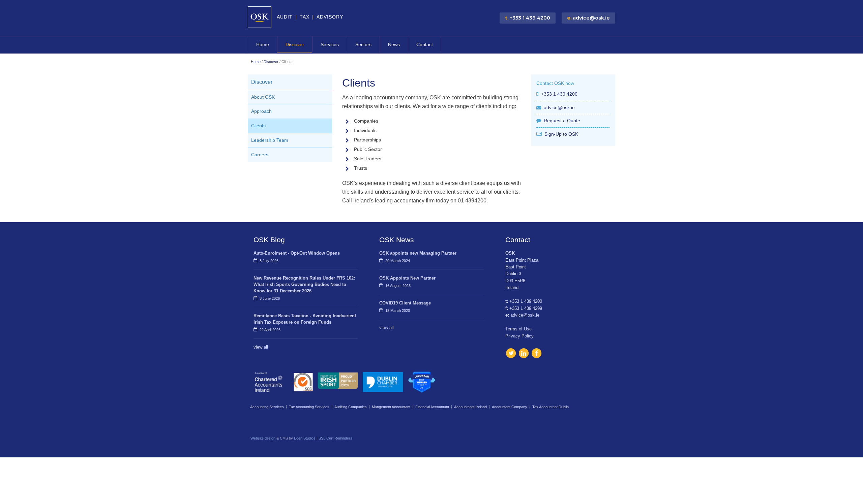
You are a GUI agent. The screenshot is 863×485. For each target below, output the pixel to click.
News (394, 44)
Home (262, 44)
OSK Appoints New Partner (407, 278)
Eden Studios (305, 438)
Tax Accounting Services (309, 407)
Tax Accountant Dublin (550, 407)
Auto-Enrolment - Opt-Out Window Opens (297, 253)
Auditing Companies (350, 407)
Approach (261, 111)
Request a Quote (562, 120)
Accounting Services (267, 407)
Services (330, 44)
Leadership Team (269, 140)
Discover (295, 44)
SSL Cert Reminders (335, 438)
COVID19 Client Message (405, 302)
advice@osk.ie (559, 107)
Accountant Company (509, 407)
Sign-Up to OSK (561, 134)
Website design (262, 438)
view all (261, 347)
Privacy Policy (519, 335)
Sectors (363, 44)
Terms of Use (518, 328)
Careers (259, 154)
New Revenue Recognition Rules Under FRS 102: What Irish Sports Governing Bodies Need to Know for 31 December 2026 (304, 284)
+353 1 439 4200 (559, 94)
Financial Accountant (432, 407)
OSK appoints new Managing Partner (417, 253)
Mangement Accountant (391, 407)
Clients (258, 125)
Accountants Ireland (470, 407)
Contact (424, 44)
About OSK (263, 97)
